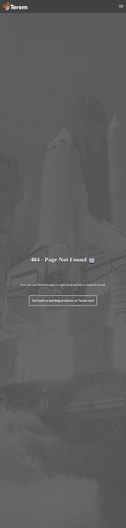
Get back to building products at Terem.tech (63, 300)
